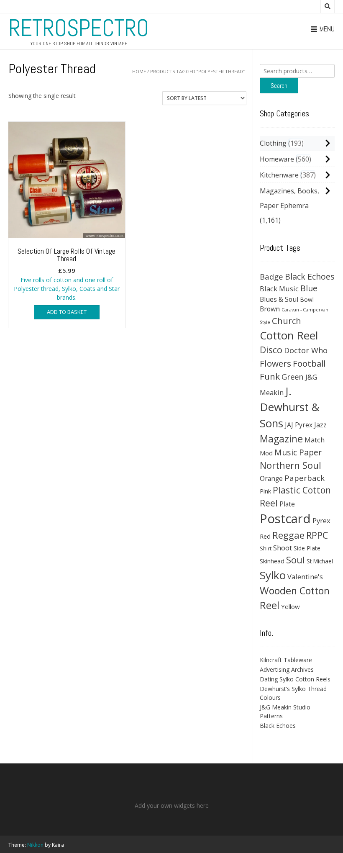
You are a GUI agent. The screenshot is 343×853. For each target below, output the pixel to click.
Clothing (273, 143)
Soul (295, 559)
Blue (308, 288)
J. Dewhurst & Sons (290, 407)
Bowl (307, 299)
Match (315, 439)
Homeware (277, 159)
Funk (270, 376)
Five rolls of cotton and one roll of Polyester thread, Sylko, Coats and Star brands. (67, 273)
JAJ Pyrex (298, 424)
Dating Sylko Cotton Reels (295, 679)
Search (279, 86)
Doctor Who (306, 350)
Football (309, 363)
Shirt (265, 548)
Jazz (320, 424)
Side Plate (307, 548)
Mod (266, 453)
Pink (265, 491)
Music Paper (298, 452)
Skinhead (272, 561)
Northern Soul (290, 465)
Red (265, 536)
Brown (270, 308)
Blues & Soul (279, 299)
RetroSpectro (78, 28)
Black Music (279, 288)
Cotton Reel (289, 335)
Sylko (273, 575)
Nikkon (35, 844)
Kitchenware (279, 175)
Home (139, 71)
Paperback (304, 478)
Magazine (281, 438)
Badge (271, 276)
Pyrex (321, 520)
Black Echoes (310, 276)
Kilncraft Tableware (286, 660)
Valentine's (305, 576)
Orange (271, 478)
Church (286, 320)
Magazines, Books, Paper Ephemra (289, 198)
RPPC (317, 535)
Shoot (282, 547)
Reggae (288, 535)
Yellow (290, 606)
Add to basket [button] (67, 312)
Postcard (285, 518)
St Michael (320, 561)
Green (293, 376)
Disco (271, 350)
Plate (287, 504)
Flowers (275, 363)
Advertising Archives (287, 669)
